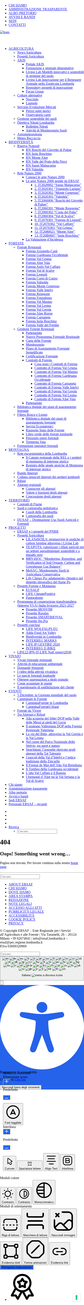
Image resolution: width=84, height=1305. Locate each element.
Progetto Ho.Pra (37, 621)
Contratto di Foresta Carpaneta (55, 383)
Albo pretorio (18, 792)
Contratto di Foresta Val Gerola (55, 391)
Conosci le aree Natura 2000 (45, 177)
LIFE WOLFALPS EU (42, 629)
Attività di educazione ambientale (39, 664)
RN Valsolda (34, 169)
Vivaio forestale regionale (34, 660)
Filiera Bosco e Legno (32, 414)
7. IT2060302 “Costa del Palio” (56, 212)
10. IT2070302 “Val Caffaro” (54, 224)
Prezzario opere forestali (42, 438)
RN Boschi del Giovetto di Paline (49, 150)
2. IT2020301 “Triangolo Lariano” (58, 189)
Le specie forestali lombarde (36, 675)
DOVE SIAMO (20, 892)
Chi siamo (15, 784)
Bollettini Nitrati (37, 126)
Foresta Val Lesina (38, 305)
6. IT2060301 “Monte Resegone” (57, 208)
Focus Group (35, 91)
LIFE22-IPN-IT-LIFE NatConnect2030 (44, 652)
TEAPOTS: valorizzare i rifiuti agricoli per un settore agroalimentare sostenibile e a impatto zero (55, 551)
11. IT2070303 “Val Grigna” (53, 228)
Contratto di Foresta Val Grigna (55, 368)
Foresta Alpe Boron (39, 313)
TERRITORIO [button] (19, 500)
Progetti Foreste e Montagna (36, 586)
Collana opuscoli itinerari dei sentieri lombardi (48, 477)
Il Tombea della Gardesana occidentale (52, 769)
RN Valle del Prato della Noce (46, 161)
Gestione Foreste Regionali (35, 329)
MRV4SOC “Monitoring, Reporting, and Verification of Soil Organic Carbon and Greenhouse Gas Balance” (54, 562)
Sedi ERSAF (17, 800)
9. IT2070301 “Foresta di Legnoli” (58, 220)
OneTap (20, 1079)
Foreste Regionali (29, 247)
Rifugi (21, 481)
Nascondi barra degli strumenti (21, 1087)
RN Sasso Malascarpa (41, 165)
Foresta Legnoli (36, 274)
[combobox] (42, 968)
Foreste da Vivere (29, 710)
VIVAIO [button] (15, 656)
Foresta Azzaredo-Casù (42, 251)
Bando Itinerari (27, 473)
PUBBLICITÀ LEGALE (26, 911)
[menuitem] (46, 5)
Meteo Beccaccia (28, 138)
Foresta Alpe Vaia (38, 263)
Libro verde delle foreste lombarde (49, 434)
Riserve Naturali (28, 146)
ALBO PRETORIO (22, 13)
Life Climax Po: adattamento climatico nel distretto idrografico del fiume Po (54, 580)
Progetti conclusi (28, 625)
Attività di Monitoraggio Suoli (46, 130)
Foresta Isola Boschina (41, 321)
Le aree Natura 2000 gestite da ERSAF (52, 181)
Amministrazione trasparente (28, 788)
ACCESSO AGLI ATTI (25, 908)
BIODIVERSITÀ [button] (21, 142)
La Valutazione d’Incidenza (44, 239)
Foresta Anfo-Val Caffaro (43, 266)
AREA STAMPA (21, 896)
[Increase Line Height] (6, 1131)
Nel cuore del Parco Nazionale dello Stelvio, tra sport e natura (50, 743)
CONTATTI (17, 25)
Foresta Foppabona (39, 298)
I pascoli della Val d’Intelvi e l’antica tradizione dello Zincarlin (50, 759)
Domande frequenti (30, 668)
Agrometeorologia (29, 134)
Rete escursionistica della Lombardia (42, 453)
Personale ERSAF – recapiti (28, 804)
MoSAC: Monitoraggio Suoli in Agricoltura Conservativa (47, 572)
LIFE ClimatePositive (40, 594)
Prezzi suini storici (38, 111)
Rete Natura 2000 (29, 173)
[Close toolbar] (1, 982)
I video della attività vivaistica (37, 671)
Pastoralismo (34, 597)
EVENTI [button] (15, 691)
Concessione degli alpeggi (43, 496)
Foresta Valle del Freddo (42, 325)
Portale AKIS (35, 64)
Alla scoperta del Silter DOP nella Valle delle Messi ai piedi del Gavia (52, 720)
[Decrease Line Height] (6, 1147)
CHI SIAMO (18, 5)
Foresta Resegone (38, 294)
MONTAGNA (19, 450)
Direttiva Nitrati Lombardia (35, 122)
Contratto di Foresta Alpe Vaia (55, 399)
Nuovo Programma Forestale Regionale (53, 337)
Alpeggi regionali (29, 485)
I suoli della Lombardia (41, 512)
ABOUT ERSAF (21, 884)
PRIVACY (16, 923)
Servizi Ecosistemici (39, 426)
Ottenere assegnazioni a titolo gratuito (42, 679)
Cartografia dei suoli (39, 516)
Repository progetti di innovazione (49, 87)
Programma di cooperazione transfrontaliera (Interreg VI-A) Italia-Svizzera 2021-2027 (46, 603)
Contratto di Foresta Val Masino (56, 372)
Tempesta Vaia (36, 442)
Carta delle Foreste (38, 340)
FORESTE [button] (16, 243)
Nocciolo (32, 99)
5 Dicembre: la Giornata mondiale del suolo (46, 695)
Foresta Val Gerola (38, 309)
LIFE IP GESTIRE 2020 (43, 644)
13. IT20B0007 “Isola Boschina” (56, 235)
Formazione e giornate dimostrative (50, 68)
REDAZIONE (19, 900)
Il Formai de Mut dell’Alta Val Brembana (54, 765)
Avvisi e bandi (18, 796)
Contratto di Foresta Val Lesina (55, 395)
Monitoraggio (35, 344)
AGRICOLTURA (21, 48)
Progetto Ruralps (37, 613)
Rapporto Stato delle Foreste (45, 430)
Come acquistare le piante (34, 683)
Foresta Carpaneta (38, 317)
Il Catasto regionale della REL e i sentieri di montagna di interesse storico (53, 459)
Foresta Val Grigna (38, 259)
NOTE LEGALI (20, 904)
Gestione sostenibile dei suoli (37, 119)
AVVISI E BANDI (22, 17)
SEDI (12, 21)
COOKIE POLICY (22, 919)
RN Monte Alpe (37, 157)
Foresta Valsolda (37, 282)
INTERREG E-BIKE (41, 648)
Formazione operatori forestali (37, 446)
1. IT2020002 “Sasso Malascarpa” (57, 185)
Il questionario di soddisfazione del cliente (45, 687)
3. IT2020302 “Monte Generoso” (57, 192)
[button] (14, 827)
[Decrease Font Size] (6, 1097)
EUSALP (32, 590)
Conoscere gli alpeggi (40, 488)
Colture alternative (29, 95)
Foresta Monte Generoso (42, 286)
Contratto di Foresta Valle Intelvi (56, 387)
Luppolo (31, 103)
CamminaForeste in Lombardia (47, 703)
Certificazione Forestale (42, 356)
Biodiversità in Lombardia (43, 636)
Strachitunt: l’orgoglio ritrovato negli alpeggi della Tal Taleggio (50, 751)
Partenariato (34, 333)
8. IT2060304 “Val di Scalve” (54, 216)
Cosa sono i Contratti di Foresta (55, 364)
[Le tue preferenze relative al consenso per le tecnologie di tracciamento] (76, 1297)
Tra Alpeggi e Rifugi (31, 714)
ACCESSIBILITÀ (21, 915)
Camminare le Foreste (32, 699)
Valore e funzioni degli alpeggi (46, 492)
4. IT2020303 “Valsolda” (51, 196)
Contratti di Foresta (39, 360)
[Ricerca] (20, 876)
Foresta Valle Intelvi (39, 290)
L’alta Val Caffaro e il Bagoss (46, 773)
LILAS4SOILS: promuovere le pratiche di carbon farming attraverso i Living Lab (55, 541)
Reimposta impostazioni (17, 1267)
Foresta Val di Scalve (40, 270)
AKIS (21, 60)
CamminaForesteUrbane (42, 707)
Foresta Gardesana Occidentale (47, 255)
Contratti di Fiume (29, 504)
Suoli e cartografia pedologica (37, 508)
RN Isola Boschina (39, 154)
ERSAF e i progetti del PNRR (38, 531)
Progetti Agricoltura (30, 56)
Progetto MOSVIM (39, 609)
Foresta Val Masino (39, 302)
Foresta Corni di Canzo (42, 278)
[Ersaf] (42, 36)
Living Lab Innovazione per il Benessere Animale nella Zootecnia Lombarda (53, 81)
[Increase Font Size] (6, 1081)
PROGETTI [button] (17, 527)
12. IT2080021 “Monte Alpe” (54, 231)
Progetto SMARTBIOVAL (44, 617)
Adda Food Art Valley (41, 633)
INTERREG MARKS (41, 640)
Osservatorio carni (38, 115)
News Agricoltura (29, 52)
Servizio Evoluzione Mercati (36, 107)
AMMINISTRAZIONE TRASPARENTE (38, 9)
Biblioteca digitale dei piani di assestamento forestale (46, 420)
